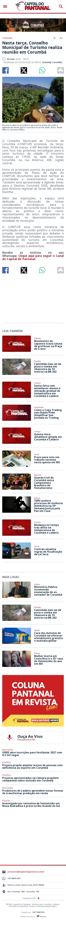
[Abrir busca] (61, 6)
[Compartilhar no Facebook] (5, 70)
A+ (61, 38)
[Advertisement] (33, 297)
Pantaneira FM (29, 898)
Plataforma (26, 912)
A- (55, 38)
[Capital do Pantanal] (33, 6)
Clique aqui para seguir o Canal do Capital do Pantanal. (33, 257)
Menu (6, 7)
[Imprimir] (60, 70)
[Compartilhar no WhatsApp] (42, 70)
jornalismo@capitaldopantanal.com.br (26, 871)
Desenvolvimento (28, 916)
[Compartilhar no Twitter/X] (24, 70)
